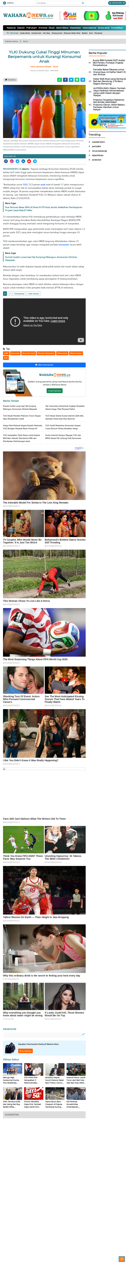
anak (43, 184)
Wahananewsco (76, 353)
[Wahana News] (28, 15)
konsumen (64, 244)
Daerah (21, 28)
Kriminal (43, 28)
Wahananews (62, 353)
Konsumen (15, 353)
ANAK (6, 353)
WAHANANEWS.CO (12, 168)
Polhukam (31, 28)
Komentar (12, 80)
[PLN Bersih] (92, 15)
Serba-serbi (104, 28)
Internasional (89, 28)
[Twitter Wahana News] (17, 161)
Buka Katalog (25, 1051)
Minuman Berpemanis (46, 353)
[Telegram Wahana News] (35, 161)
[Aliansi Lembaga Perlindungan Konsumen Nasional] (107, 121)
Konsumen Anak (28, 353)
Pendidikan (117, 28)
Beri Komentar (46, 365)
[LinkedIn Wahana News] (23, 161)
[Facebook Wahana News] (6, 161)
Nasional (11, 28)
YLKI (25, 184)
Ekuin (52, 28)
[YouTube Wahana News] (29, 161)
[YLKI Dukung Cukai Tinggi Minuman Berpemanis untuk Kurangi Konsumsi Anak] (44, 111)
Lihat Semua (33, 293)
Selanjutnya (19, 293)
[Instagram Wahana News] (12, 161)
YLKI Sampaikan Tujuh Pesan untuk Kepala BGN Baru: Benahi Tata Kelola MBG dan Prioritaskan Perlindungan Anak (21, 438)
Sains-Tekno (62, 28)
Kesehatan (75, 28)
